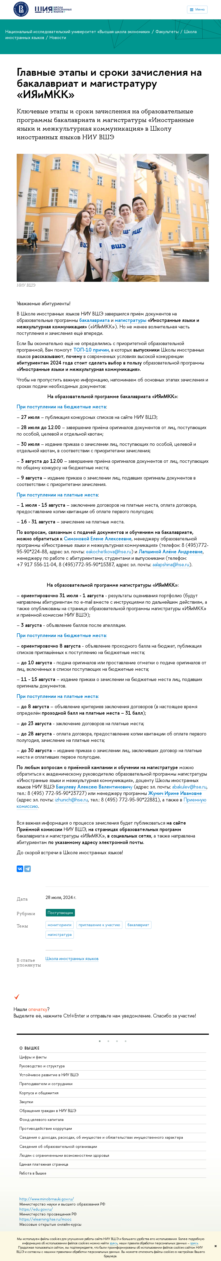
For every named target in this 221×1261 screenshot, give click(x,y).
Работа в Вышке (32, 1173)
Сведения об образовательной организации (58, 1146)
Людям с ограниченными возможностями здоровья (64, 1155)
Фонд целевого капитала (41, 1119)
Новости (58, 37)
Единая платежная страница (43, 1164)
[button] (99, 1041)
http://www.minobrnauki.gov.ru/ (46, 1198)
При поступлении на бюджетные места (61, 406)
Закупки (26, 1101)
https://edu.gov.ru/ (36, 1209)
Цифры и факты (33, 1056)
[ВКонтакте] (20, 869)
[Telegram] (27, 869)
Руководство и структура (42, 1065)
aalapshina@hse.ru (171, 564)
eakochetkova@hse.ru (108, 551)
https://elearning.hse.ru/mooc (45, 1219)
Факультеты (168, 31)
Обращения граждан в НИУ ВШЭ (47, 1110)
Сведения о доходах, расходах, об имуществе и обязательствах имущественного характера (101, 1137)
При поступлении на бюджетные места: (62, 635)
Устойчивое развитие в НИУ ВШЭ (49, 1074)
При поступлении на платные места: (58, 696)
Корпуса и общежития (38, 1092)
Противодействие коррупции (45, 1128)
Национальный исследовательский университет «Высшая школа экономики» (78, 31)
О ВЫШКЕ (29, 1048)
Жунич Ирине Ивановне (175, 793)
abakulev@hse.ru (189, 786)
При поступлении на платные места (57, 494)
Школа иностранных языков (72, 958)
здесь (114, 1243)
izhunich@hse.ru (71, 799)
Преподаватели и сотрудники (45, 1083)
